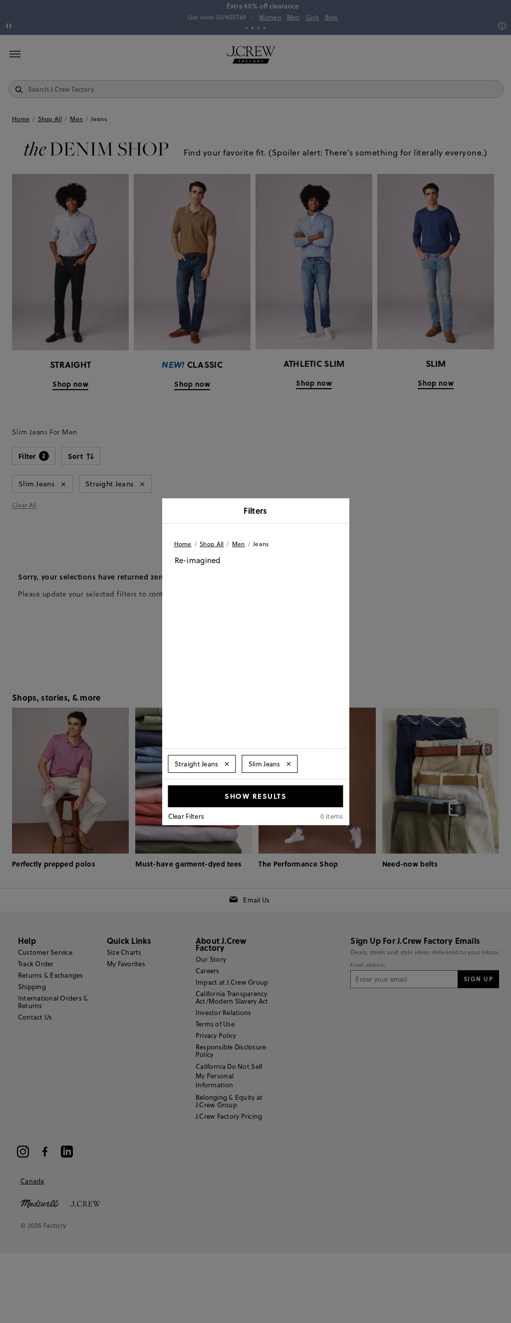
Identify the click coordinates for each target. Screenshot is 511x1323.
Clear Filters (186, 816)
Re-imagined (198, 560)
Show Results (255, 796)
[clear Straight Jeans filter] (227, 763)
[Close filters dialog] (338, 512)
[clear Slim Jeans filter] (288, 763)
